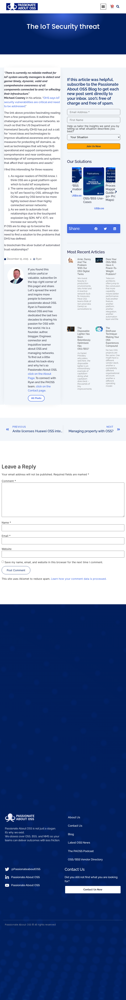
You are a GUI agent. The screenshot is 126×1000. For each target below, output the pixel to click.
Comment (9, 481)
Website (6, 549)
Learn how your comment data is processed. (78, 578)
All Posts (36, 398)
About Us (74, 817)
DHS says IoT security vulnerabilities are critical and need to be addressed (32, 102)
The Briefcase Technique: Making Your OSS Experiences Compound (112, 337)
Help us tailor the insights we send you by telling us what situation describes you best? (93, 129)
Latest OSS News (79, 842)
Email (6, 535)
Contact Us (75, 825)
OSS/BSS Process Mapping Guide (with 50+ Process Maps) (91, 191)
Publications (90, 180)
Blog (71, 834)
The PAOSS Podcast (81, 851)
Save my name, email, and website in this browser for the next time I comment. (54, 562)
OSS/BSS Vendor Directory (85, 859)
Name (6, 522)
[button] (103, 7)
